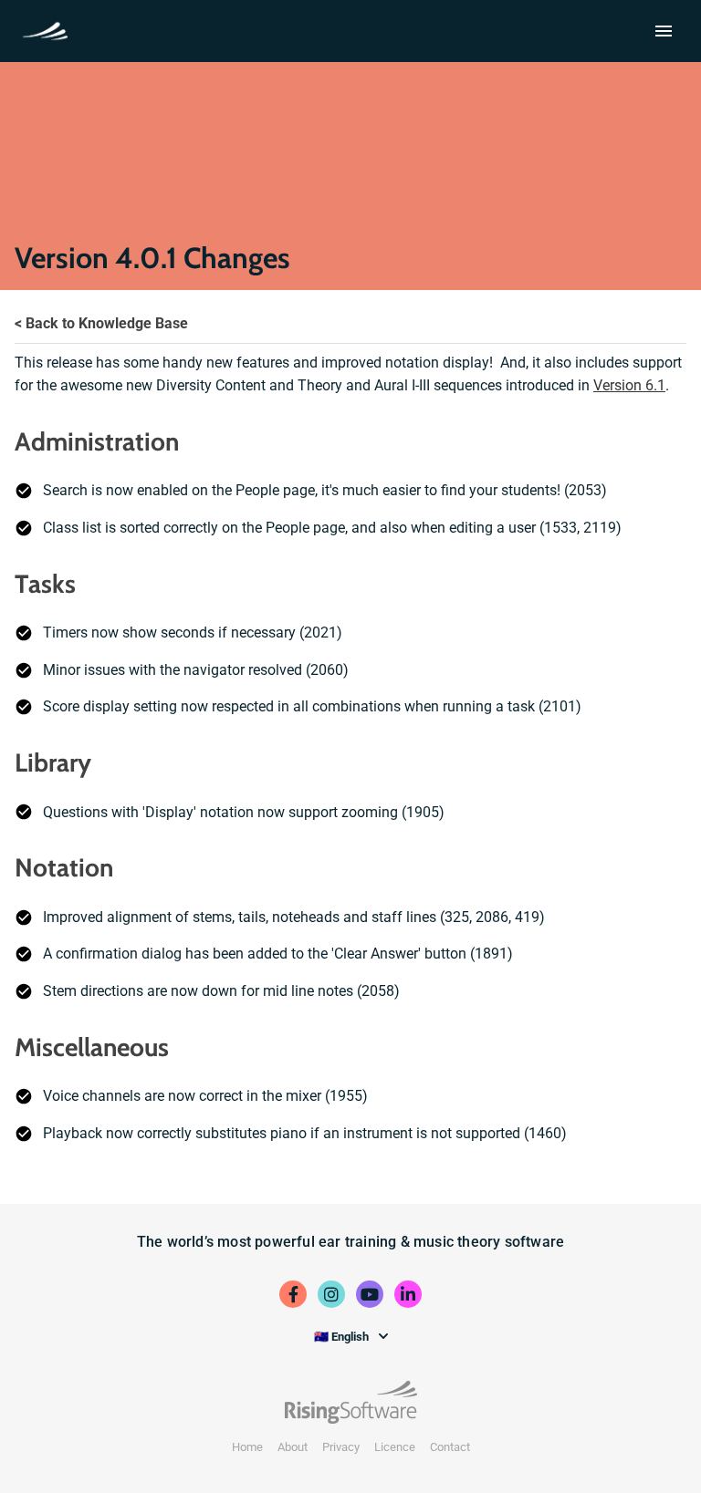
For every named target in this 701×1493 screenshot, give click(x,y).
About (292, 1447)
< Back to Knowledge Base (101, 323)
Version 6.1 (629, 385)
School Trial (49, 29)
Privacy (341, 1447)
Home (247, 1447)
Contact (450, 1447)
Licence (394, 1447)
